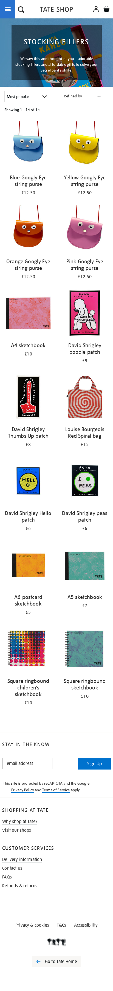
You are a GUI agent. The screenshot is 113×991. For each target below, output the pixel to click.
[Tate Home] (56, 942)
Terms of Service (56, 789)
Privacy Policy (22, 789)
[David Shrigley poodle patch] (85, 314)
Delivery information (22, 859)
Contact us (12, 868)
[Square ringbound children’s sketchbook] (28, 650)
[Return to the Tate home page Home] (56, 10)
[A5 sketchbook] (85, 566)
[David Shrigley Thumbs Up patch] (28, 398)
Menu (9, 9)
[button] (21, 10)
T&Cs (61, 925)
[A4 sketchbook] (28, 314)
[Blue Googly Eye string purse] (28, 146)
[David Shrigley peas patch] (85, 482)
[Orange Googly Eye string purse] (28, 230)
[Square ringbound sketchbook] (85, 650)
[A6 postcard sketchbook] (28, 566)
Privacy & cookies (32, 925)
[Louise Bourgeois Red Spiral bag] (85, 398)
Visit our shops (16, 830)
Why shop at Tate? (19, 821)
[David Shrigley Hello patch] (28, 482)
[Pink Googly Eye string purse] (85, 230)
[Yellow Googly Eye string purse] (85, 146)
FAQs (7, 877)
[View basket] (106, 10)
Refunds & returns (19, 886)
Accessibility (86, 925)
